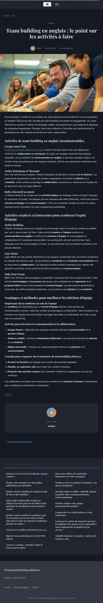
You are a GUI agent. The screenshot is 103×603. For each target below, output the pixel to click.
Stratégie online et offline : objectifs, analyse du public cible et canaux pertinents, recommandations (76, 494)
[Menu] (57, 4)
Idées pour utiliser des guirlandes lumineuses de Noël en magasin (71, 475)
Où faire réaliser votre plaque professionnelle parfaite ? (69, 504)
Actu (13, 16)
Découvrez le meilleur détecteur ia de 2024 (26, 529)
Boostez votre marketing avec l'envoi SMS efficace (25, 537)
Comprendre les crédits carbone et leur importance (73, 513)
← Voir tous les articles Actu (18, 442)
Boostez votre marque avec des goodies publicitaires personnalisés (24, 484)
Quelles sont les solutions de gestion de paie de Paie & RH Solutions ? (26, 493)
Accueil (6, 16)
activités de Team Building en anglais (25, 149)
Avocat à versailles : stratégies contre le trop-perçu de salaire (24, 546)
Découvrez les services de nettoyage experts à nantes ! (26, 475)
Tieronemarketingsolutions (22, 570)
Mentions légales (21, 587)
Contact (35, 587)
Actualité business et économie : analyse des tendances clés (76, 537)
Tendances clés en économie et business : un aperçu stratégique (76, 484)
